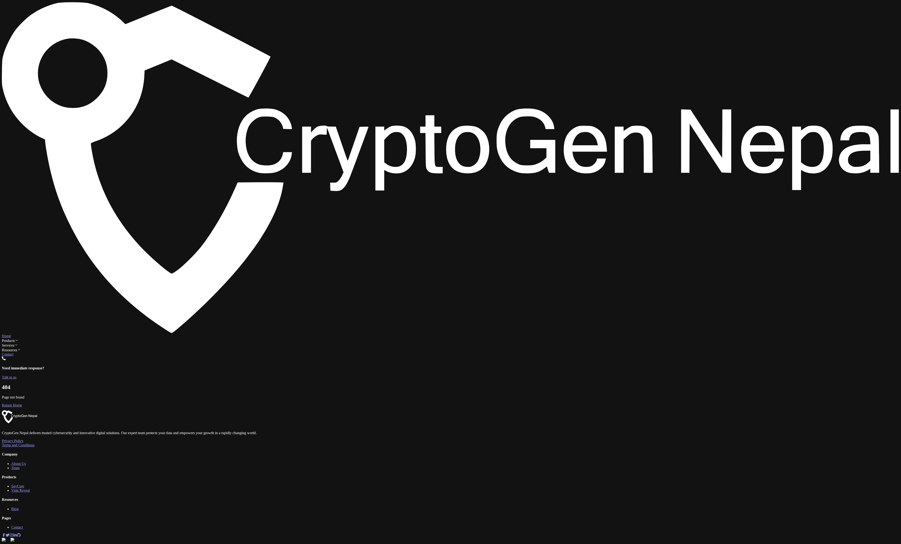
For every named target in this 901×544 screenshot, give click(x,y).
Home (6, 336)
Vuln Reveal (20, 490)
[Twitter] (7, 536)
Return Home (12, 405)
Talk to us (9, 377)
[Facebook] (4, 536)
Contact (7, 354)
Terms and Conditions (18, 445)
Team (15, 468)
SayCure (17, 486)
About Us (18, 464)
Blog (15, 509)
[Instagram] (11, 536)
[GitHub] (19, 536)
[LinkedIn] (15, 536)
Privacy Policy (12, 441)
